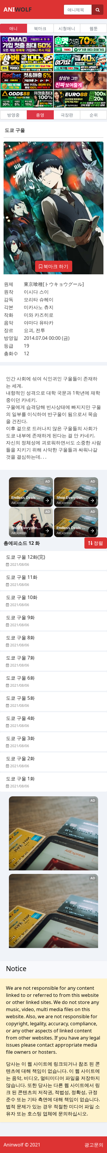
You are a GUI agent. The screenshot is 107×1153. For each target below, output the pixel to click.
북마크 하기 (55, 266)
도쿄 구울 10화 (21, 597)
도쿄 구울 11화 (21, 577)
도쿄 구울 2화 (20, 758)
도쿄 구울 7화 (20, 657)
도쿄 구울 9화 (20, 617)
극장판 (67, 115)
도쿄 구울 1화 (20, 778)
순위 (93, 115)
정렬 (97, 543)
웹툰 (93, 28)
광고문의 (93, 1144)
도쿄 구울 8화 (20, 637)
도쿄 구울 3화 (20, 738)
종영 (40, 115)
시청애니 (67, 28)
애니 (13, 28)
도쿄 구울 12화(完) (25, 557)
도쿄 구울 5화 (20, 698)
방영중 (13, 115)
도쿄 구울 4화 (20, 718)
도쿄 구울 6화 (20, 678)
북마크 (40, 28)
